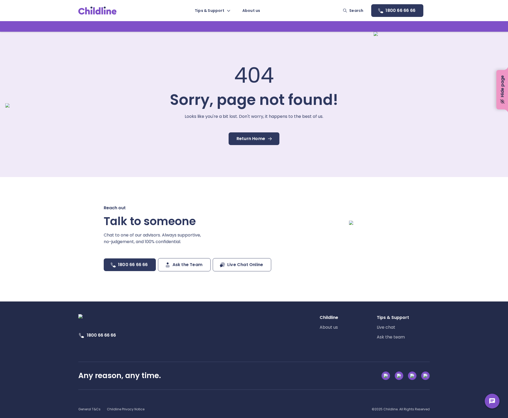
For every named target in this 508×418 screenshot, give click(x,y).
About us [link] (329, 327)
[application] (254, 209)
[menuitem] (212, 10)
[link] (97, 11)
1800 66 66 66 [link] (101, 335)
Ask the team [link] (391, 337)
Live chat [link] (386, 327)
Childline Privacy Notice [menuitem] (125, 409)
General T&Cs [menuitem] (89, 409)
